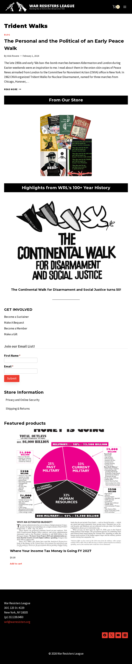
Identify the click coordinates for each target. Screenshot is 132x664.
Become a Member (15, 328)
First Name (12, 356)
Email (8, 366)
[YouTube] (118, 635)
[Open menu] (125, 6)
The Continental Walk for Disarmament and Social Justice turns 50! (66, 290)
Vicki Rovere (13, 55)
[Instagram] (125, 635)
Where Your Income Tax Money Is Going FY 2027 (50, 551)
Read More (12, 89)
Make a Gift (10, 334)
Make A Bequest (14, 322)
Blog (7, 34)
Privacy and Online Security (23, 400)
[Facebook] (105, 635)
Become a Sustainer (16, 317)
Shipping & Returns (18, 408)
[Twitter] (111, 635)
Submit (11, 378)
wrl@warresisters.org (17, 622)
